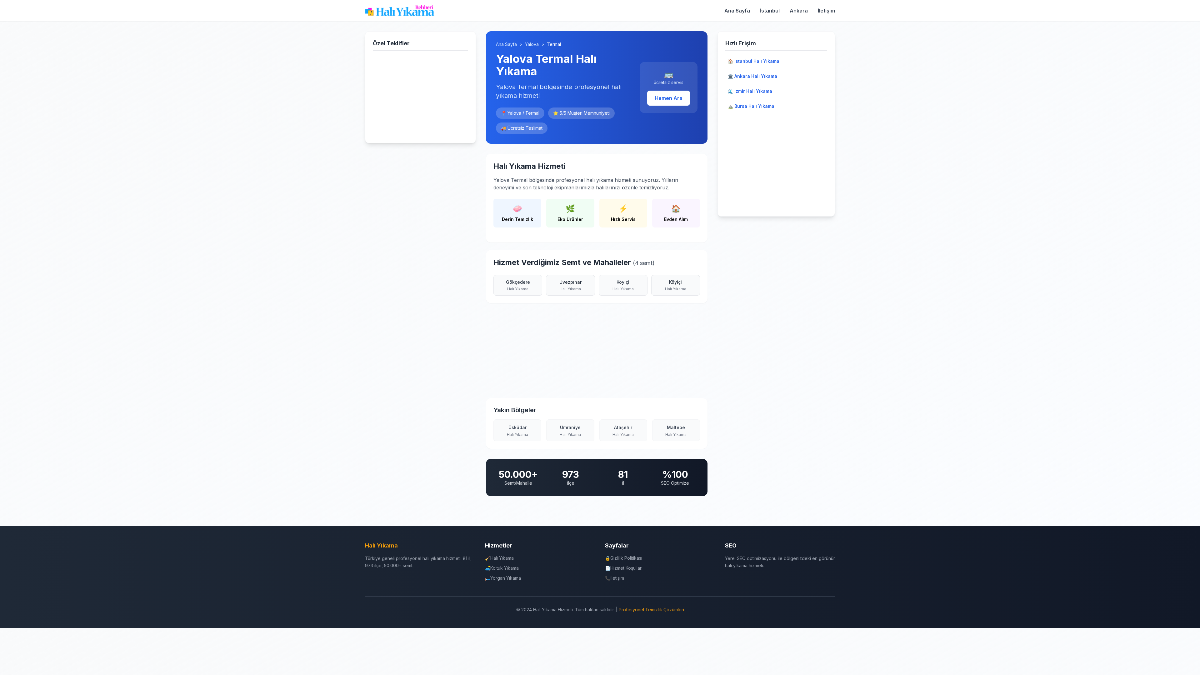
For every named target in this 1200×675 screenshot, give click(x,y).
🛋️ (502, 568)
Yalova (532, 44)
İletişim (826, 11)
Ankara (799, 11)
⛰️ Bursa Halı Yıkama (751, 106)
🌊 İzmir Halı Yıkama (750, 91)
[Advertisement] (420, 95)
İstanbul (770, 11)
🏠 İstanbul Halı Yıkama (753, 61)
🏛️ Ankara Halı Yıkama (752, 76)
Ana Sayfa (737, 11)
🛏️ (503, 578)
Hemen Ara (668, 98)
